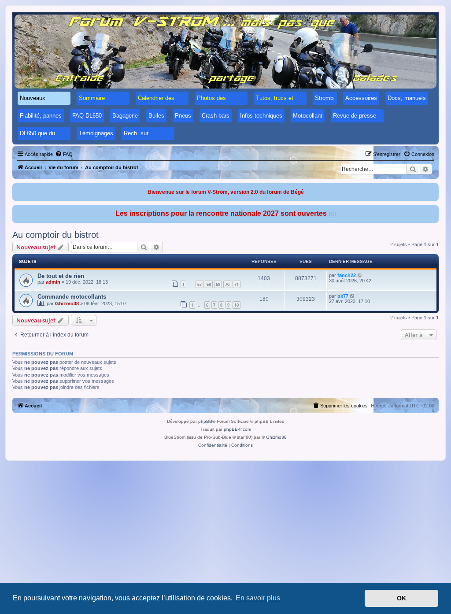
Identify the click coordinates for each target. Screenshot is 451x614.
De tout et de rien (60, 276)
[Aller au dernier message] (360, 275)
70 (227, 284)
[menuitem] (64, 154)
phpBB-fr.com (237, 429)
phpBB (205, 421)
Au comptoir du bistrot (55, 235)
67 (199, 284)
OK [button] (401, 598)
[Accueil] (225, 52)
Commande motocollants (71, 296)
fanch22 (346, 275)
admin (53, 282)
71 (236, 284)
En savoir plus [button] (258, 598)
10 (236, 305)
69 (218, 284)
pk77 (342, 296)
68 (209, 284)
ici (332, 213)
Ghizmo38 (67, 303)
